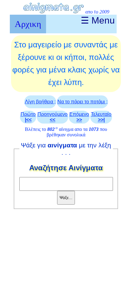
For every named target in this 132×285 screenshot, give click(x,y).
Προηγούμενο (52, 117)
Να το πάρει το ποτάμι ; (82, 101)
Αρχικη (28, 24)
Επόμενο (79, 117)
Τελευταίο (101, 117)
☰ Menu (98, 20)
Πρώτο (28, 117)
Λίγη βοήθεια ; (40, 101)
